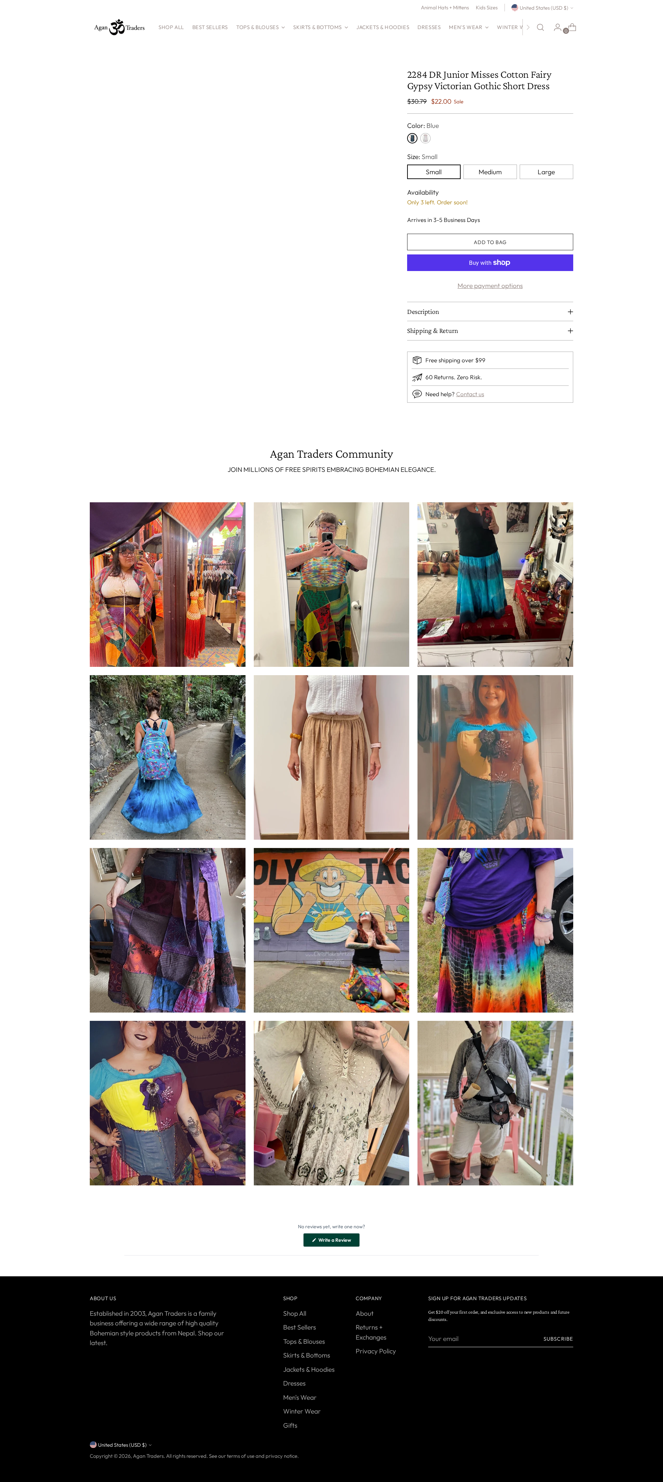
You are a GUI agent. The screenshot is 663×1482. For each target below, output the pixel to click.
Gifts (290, 1425)
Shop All (294, 1313)
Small (434, 172)
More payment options (490, 285)
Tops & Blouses (304, 1341)
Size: (422, 156)
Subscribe (558, 1338)
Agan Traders (148, 1456)
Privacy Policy (376, 1351)
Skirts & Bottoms (306, 1355)
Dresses (294, 1383)
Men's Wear (300, 1397)
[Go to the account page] (555, 27)
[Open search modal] (540, 27)
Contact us (470, 394)
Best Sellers (299, 1327)
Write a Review (338, 1242)
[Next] (528, 27)
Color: (423, 125)
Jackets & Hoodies (309, 1369)
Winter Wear (302, 1411)
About (365, 1313)
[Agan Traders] (119, 27)
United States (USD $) (544, 7)
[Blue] (412, 138)
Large (546, 172)
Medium (490, 172)
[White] (425, 138)
